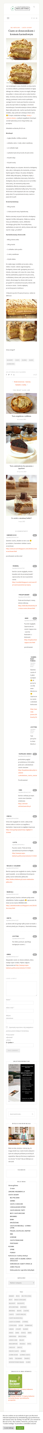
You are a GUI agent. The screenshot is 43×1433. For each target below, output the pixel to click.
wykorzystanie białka (16, 1362)
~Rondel (15, 566)
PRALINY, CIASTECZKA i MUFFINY (20, 1231)
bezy (10, 1299)
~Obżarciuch (11, 535)
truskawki (18, 1358)
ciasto (17, 360)
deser (21, 1325)
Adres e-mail (10, 1008)
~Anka (8, 954)
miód (29, 1344)
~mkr (26, 618)
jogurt (18, 1329)
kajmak (24, 360)
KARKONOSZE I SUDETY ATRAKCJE (21, 1264)
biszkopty (21, 1303)
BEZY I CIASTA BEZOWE (17, 1213)
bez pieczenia (26, 1296)
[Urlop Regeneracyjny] (21, 1083)
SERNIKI (12, 1201)
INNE (11, 1234)
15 (34, 375)
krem (29, 1333)
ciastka (26, 1310)
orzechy (12, 1347)
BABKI (12, 1219)
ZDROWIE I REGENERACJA (16, 1192)
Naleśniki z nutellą (20, 385)
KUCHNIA (11, 1246)
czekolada (13, 1325)
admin (23, 372)
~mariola (9, 892)
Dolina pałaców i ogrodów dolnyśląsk (22, 1270)
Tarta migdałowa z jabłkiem (21, 416)
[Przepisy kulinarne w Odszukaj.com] (20, 1389)
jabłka (11, 1329)
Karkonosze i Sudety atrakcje (18, 1256)
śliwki (28, 1362)
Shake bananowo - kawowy (22, 382)
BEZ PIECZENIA (15, 1198)
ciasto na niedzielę (15, 1318)
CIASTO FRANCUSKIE (16, 1240)
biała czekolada (20, 1299)
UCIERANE (13, 1237)
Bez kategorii (15, 27)
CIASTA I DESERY (27, 27)
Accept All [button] (20, 1428)
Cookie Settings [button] (8, 1428)
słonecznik (10, 364)
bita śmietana (13, 1307)
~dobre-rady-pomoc (33, 659)
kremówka (12, 1336)
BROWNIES (13, 1216)
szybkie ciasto (25, 1355)
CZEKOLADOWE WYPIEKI (18, 1207)
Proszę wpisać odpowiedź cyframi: (10, 1037)
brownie (12, 1310)
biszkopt (10, 360)
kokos (23, 1333)
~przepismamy (23, 595)
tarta (11, 1358)
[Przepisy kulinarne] (15, 1381)
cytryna (25, 1322)
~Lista (14, 842)
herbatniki (28, 1325)
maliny (22, 1340)
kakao (11, 1333)
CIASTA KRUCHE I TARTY (17, 1210)
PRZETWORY (14, 1243)
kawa (17, 1333)
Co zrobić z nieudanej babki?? (21, 518)
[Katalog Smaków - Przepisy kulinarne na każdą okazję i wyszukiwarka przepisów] (21, 1398)
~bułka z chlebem (13, 866)
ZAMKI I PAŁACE (15, 1267)
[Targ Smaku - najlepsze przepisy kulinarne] (22, 1392)
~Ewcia (8, 816)
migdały (22, 1344)
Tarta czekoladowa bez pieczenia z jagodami (21, 467)
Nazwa (8, 1000)
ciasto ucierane (14, 1322)
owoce (19, 1347)
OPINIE (12, 1249)
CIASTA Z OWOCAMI (16, 1204)
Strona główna (13, 1185)
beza (17, 1296)
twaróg (27, 1358)
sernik (23, 1351)
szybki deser (13, 1355)
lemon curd (13, 1340)
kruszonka (22, 1336)
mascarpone (13, 1344)
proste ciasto (14, 1351)
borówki (23, 1307)
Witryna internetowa (9, 1017)
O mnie (12, 1188)
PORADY (12, 1253)
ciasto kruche (21, 1314)
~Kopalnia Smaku (25, 754)
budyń (19, 1310)
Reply (35, 535)
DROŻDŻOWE (14, 1223)
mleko (31, 360)
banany (11, 1296)
